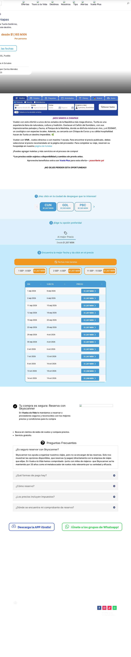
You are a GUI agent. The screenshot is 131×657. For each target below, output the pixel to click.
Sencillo (29, 102)
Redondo (19, 102)
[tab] (48, 206)
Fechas (51, 105)
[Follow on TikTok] (109, 608)
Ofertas (25, 4)
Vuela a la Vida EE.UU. (108, 613)
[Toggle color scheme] (94, 206)
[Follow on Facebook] (99, 608)
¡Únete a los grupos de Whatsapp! (92, 526)
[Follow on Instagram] (104, 608)
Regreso (64, 105)
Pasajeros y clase (80, 105)
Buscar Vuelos (109, 107)
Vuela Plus (95, 4)
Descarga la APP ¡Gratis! (31, 526)
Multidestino (40, 102)
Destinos (54, 4)
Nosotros (65, 4)
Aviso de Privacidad (68, 633)
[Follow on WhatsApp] (115, 608)
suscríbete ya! (97, 160)
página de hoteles (43, 146)
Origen (17, 105)
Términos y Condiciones (70, 631)
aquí (79, 624)
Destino (33, 105)
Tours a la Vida (39, 4)
